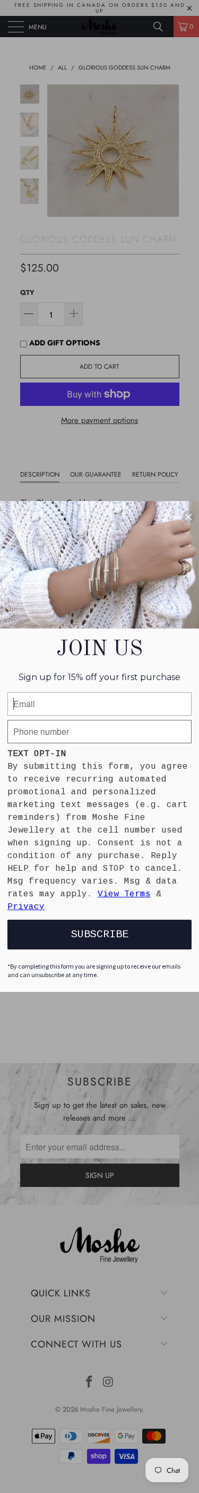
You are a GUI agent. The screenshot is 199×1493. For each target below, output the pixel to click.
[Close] (188, 517)
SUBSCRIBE (99, 934)
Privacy (26, 907)
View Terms (124, 894)
